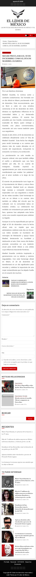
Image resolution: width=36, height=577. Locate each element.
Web (3, 353)
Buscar (6, 413)
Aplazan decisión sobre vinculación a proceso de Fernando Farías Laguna (23, 522)
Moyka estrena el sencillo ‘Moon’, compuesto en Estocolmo (23, 400)
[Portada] (12, 4)
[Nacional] (15, 4)
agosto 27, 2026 (21, 485)
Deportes (28, 562)
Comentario (6, 315)
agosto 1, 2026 (20, 389)
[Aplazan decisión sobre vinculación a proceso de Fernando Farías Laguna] (8, 523)
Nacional (13, 562)
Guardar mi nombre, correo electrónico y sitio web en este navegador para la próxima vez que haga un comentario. (18, 362)
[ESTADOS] (18, 4)
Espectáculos (6, 52)
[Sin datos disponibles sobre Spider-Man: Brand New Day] (8, 386)
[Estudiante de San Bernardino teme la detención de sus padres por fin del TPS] (8, 509)
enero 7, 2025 (8, 64)
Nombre (5, 339)
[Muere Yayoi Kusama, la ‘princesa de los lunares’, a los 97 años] (8, 482)
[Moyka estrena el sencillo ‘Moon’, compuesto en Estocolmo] (8, 400)
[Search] (30, 35)
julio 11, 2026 (20, 404)
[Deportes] (21, 4)
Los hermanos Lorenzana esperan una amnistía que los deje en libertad (24, 535)
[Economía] (24, 4)
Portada (25, 396)
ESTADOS (20, 562)
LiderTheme (10, 575)
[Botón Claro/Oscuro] (27, 35)
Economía (17, 564)
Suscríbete (34, 35)
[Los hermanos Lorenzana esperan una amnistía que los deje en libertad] (8, 537)
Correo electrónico (8, 346)
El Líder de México (18, 23)
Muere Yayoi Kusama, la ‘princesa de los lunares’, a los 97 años (24, 480)
